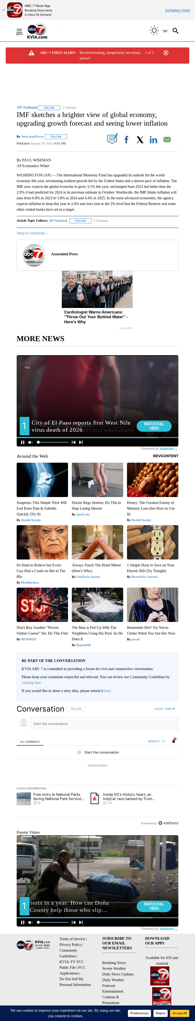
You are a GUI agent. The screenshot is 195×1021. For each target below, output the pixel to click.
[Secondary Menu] (23, 31)
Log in (159, 708)
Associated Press (32, 136)
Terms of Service (72, 939)
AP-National (58, 220)
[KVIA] (42, 30)
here (107, 691)
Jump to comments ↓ (32, 233)
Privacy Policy (70, 945)
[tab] (30, 741)
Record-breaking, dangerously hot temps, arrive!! (110, 55)
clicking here (31, 683)
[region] (97, 766)
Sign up (170, 708)
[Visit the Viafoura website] (168, 823)
